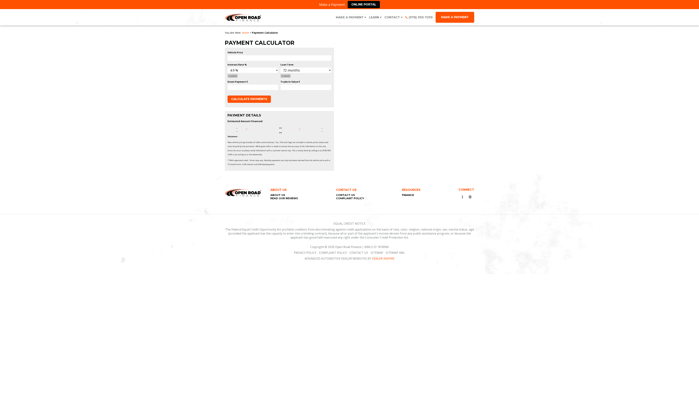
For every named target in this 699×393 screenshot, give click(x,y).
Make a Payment (350, 17)
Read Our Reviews (284, 198)
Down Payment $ (238, 81)
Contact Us (345, 195)
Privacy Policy (305, 253)
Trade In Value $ (290, 81)
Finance (408, 195)
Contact (392, 17)
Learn (374, 17)
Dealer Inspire (383, 259)
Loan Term (287, 64)
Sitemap (377, 253)
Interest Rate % (237, 64)
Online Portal (363, 4)
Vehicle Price (235, 52)
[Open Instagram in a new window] (470, 197)
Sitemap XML (395, 253)
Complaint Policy (350, 198)
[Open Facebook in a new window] (462, 197)
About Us (277, 195)
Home (245, 32)
